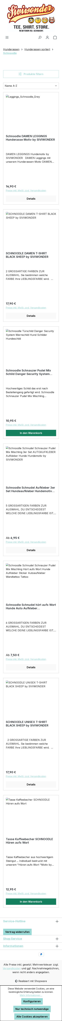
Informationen (13, 946)
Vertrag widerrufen (17, 931)
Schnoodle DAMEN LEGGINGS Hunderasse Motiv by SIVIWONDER (30, 137)
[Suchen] (40, 37)
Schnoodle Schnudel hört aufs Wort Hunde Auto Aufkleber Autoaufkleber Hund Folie (31, 606)
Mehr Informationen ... (31, 995)
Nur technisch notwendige (32, 1009)
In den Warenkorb (31, 433)
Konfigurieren (32, 1001)
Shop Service (12, 938)
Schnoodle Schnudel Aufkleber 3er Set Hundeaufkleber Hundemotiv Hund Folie (30, 489)
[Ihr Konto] (47, 37)
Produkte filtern (33, 74)
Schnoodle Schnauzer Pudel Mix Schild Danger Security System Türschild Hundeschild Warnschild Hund (30, 372)
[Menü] (7, 37)
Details (31, 198)
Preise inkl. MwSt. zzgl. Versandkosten (26, 190)
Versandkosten (12, 968)
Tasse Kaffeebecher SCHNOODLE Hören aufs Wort (29, 840)
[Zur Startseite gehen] (31, 18)
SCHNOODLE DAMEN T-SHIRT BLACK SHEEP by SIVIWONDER (27, 255)
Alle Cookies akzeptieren (32, 1016)
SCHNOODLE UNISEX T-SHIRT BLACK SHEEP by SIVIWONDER (27, 723)
